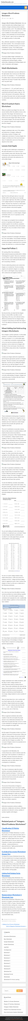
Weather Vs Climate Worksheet (11, 1001)
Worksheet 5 (7, 963)
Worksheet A (7, 966)
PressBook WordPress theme (16, 1019)
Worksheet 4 (7, 960)
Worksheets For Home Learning (9, 921)
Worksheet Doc (7, 971)
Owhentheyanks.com (7, 2)
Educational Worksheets (10, 936)
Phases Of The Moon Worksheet (12, 1004)
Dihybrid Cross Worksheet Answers (12, 1009)
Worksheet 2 (7, 955)
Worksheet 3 (13, 919)
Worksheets (7, 976)
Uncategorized (6, 919)
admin (12, 18)
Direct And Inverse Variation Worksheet (13, 1012)
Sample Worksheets (9, 941)
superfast (6, 947)
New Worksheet (8, 939)
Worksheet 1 (7, 952)
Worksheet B (7, 968)
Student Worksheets (9, 944)
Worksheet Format (8, 974)
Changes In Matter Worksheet (11, 1006)
